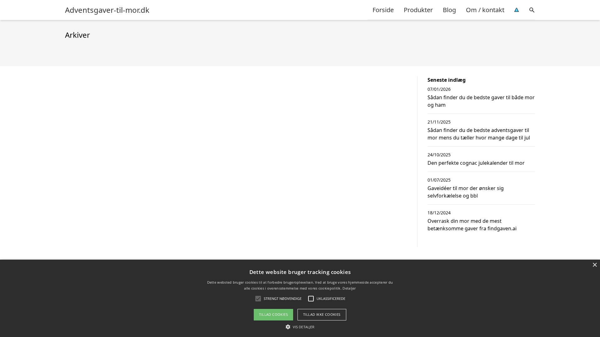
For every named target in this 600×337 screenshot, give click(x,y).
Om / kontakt (485, 10)
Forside (383, 10)
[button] (300, 327)
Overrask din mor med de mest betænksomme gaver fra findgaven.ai (472, 224)
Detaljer (349, 288)
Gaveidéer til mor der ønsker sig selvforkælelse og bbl (466, 192)
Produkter (418, 10)
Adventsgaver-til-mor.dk (107, 10)
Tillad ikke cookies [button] (322, 314)
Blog (449, 10)
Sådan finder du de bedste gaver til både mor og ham (481, 101)
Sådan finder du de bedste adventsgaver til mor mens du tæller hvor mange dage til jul (479, 134)
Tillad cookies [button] (273, 314)
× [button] (594, 265)
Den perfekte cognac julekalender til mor (476, 162)
